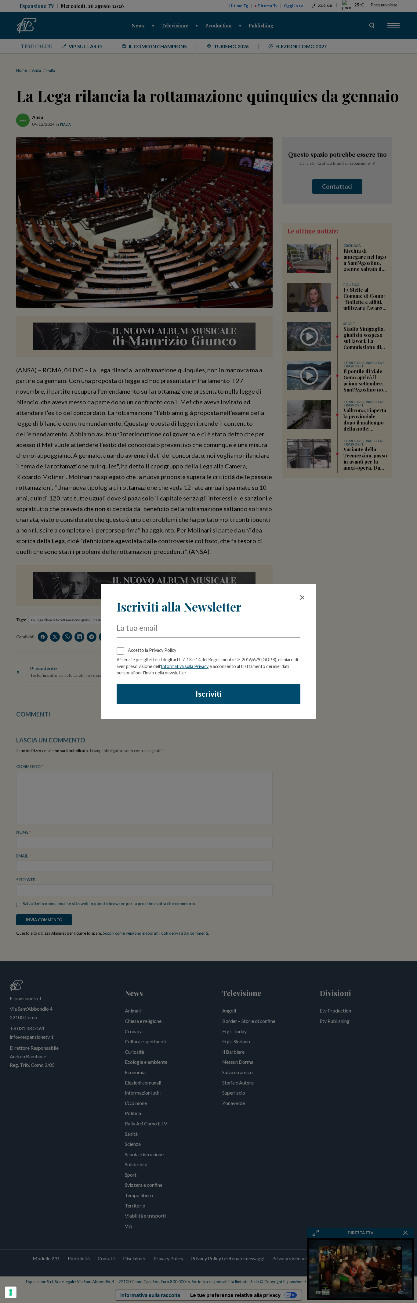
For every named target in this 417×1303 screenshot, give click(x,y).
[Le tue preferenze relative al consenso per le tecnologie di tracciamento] (10, 1292)
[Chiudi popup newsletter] (302, 597)
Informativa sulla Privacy (185, 666)
